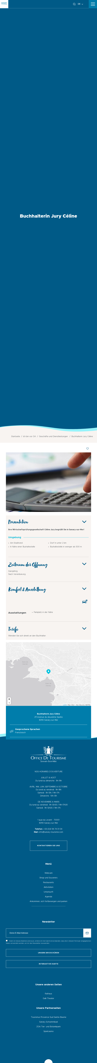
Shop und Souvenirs (48, 878)
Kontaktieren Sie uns (48, 845)
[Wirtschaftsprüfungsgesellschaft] (48, 511)
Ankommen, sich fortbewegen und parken (48, 901)
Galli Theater (48, 998)
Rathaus (48, 994)
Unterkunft (48, 892)
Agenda (48, 897)
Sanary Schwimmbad (48, 1022)
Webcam (49, 873)
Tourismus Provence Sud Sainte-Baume (48, 1017)
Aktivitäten (48, 887)
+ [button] (9, 699)
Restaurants (48, 882)
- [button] (9, 702)
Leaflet (65, 705)
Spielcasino (49, 1031)
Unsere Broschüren (48, 953)
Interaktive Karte (48, 964)
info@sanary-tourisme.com (51, 832)
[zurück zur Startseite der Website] (4, 4)
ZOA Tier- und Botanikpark (48, 1027)
